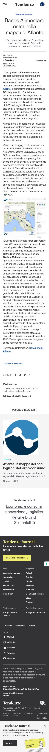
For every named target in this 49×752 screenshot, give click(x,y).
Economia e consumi (13, 363)
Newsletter (20, 625)
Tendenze (11, 653)
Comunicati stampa (35, 594)
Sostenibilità (24, 522)
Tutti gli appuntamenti (35, 612)
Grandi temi (8, 594)
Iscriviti (8, 743)
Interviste (30, 589)
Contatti (31, 625)
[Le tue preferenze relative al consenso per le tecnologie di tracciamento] (46, 563)
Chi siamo (7, 625)
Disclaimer (29, 713)
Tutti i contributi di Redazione (15, 396)
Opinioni (29, 577)
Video (28, 598)
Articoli (29, 573)
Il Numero (30, 585)
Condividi (39, 60)
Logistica (35, 511)
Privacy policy (6, 714)
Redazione (9, 60)
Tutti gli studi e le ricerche (10, 613)
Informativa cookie (17, 714)
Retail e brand (24, 517)
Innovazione (14, 511)
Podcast (29, 602)
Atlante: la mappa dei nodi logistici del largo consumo (24, 466)
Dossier (29, 581)
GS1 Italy (11, 637)
